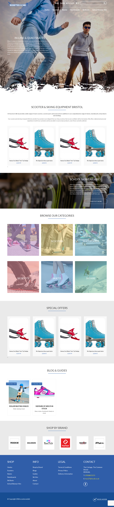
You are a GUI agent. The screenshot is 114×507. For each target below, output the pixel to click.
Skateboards (75, 10)
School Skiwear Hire (99, 10)
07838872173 (90, 475)
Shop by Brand (38, 467)
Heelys (47, 10)
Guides (62, 3)
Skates (64, 10)
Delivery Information (65, 474)
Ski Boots (86, 10)
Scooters (56, 10)
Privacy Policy (63, 470)
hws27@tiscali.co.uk (92, 479)
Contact (35, 484)
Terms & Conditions (65, 467)
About (35, 480)
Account (71, 3)
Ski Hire (35, 477)
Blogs (57, 3)
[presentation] (7, 167)
